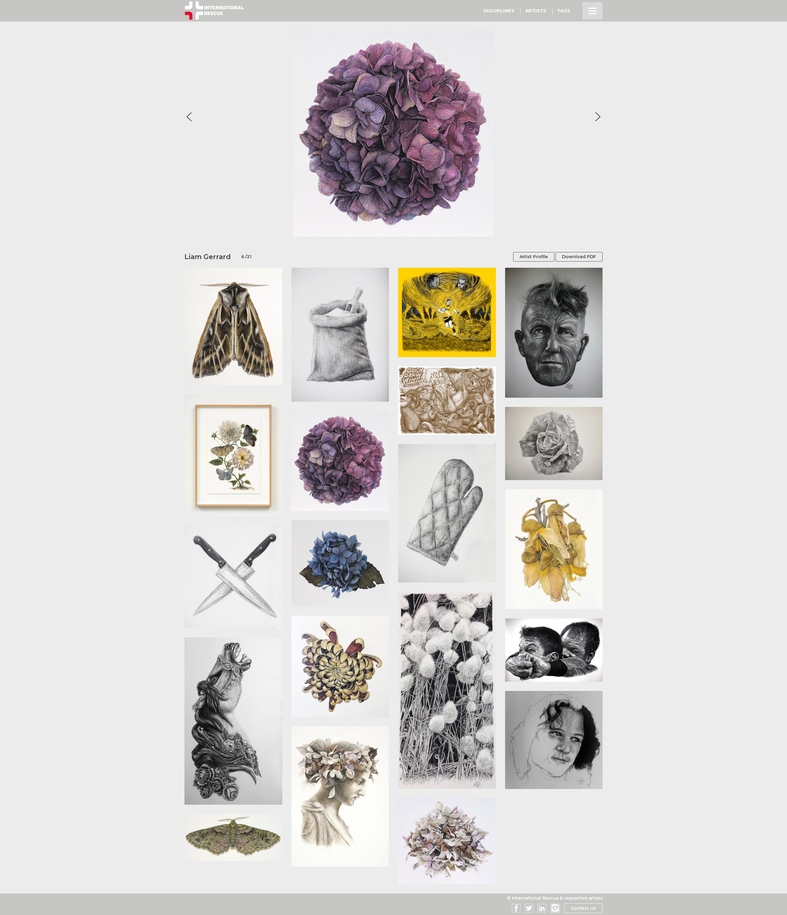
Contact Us (583, 908)
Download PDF (579, 256)
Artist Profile (534, 256)
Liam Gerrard (207, 257)
